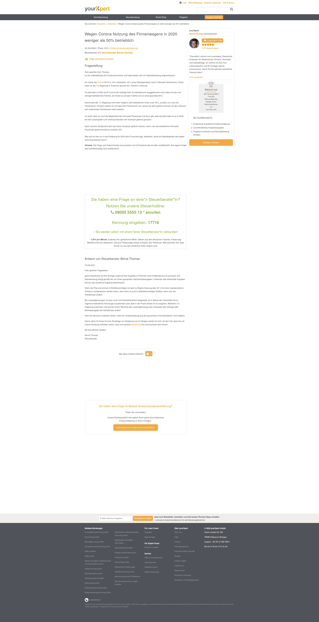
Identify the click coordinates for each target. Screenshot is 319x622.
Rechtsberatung (101, 17)
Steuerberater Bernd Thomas (117, 52)
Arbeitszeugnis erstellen (94, 578)
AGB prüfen (89, 556)
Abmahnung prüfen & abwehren (127, 576)
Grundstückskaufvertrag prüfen (97, 546)
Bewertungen (150, 537)
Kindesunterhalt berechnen (125, 552)
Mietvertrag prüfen (92, 583)
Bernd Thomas (196, 33)
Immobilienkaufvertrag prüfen (96, 532)
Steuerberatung (133, 17)
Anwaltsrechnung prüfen (124, 571)
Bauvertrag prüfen (92, 537)
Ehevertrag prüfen (122, 562)
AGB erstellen (90, 551)
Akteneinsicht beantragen (125, 567)
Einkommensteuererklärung (124, 48)
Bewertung (136, 324)
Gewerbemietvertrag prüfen (96, 587)
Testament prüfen (122, 557)
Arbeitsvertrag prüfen (93, 568)
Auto (99, 82)
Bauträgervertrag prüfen (94, 541)
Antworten (111, 23)
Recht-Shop (161, 17)
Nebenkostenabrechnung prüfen (98, 592)
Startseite (101, 23)
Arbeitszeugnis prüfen (93, 573)
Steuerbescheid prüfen (124, 547)
